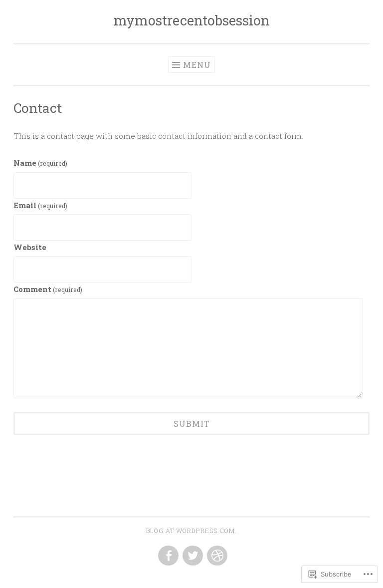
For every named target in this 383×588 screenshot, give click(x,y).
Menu (197, 64)
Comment (47, 289)
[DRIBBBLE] (216, 556)
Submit (192, 423)
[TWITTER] (192, 556)
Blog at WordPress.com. (191, 531)
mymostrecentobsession (192, 20)
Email (40, 205)
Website (29, 247)
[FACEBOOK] (167, 556)
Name (40, 163)
